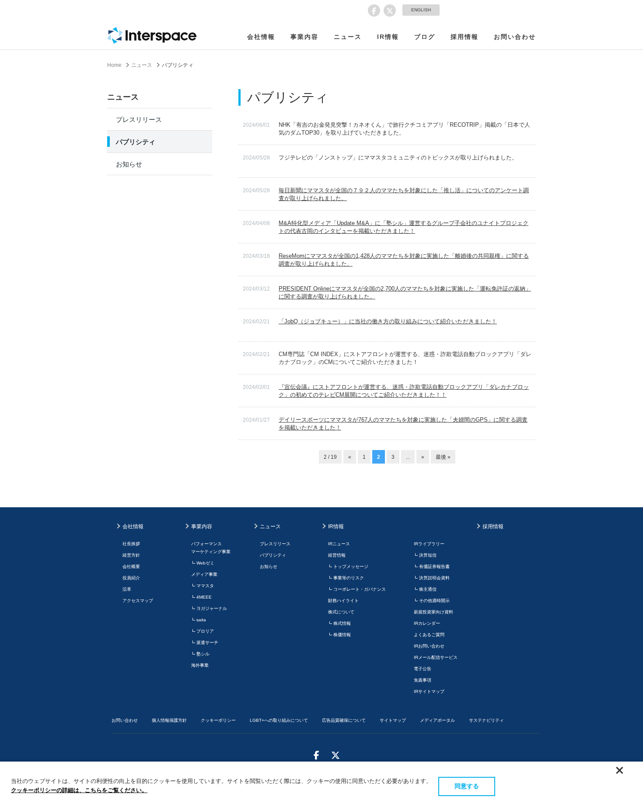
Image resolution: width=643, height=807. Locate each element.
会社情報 (261, 36)
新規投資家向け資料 (433, 612)
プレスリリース (139, 119)
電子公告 (422, 668)
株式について (341, 612)
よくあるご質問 (429, 634)
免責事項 (422, 680)
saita (201, 619)
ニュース (348, 36)
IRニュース (339, 543)
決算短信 (428, 555)
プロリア (205, 631)
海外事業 (200, 665)
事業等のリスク (348, 577)
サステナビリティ (486, 720)
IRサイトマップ (429, 691)
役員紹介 (131, 577)
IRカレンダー (427, 623)
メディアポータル (437, 720)
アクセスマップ (137, 600)
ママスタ (205, 585)
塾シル (203, 653)
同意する (466, 786)
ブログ (424, 36)
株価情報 (342, 634)
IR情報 (388, 36)
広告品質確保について (344, 720)
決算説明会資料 (434, 577)
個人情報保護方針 (169, 720)
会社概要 (131, 566)
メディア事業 (204, 574)
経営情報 (337, 555)
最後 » (443, 457)
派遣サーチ (207, 642)
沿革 (126, 589)
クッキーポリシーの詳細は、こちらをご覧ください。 (79, 790)
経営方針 (131, 555)
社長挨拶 (131, 543)
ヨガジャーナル (211, 608)
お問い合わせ (515, 36)
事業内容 (304, 36)
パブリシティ (135, 141)
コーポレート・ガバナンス (359, 589)
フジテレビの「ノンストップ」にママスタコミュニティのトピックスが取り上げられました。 (398, 157)
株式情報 (342, 623)
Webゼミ (205, 563)
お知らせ (129, 164)
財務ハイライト (343, 600)
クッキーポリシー (218, 720)
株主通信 (428, 589)
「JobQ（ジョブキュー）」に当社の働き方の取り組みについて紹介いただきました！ (388, 321)
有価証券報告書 (434, 566)
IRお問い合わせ (429, 646)
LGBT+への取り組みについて (279, 720)
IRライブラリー (429, 543)
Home (114, 65)
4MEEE (204, 597)
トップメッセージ (350, 566)
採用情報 (465, 36)
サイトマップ (393, 720)
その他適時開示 (434, 600)
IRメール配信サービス (436, 657)
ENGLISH (421, 9)
